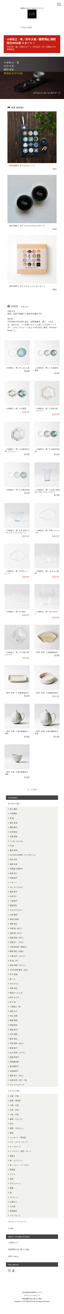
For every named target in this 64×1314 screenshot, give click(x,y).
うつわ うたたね (16, 841)
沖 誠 (12, 846)
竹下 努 (13, 1002)
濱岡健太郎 (14, 1062)
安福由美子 (14, 1071)
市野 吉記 (13, 988)
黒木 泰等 (13, 850)
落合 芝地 (13, 823)
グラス (12, 1174)
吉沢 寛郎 (13, 1034)
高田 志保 (13, 864)
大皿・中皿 (14, 1096)
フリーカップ (15, 1215)
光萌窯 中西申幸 (16, 869)
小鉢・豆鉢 (14, 1114)
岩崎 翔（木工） (16, 933)
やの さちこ (14, 984)
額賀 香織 (13, 1020)
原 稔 (12, 818)
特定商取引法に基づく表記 (18, 1249)
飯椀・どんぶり (16, 1119)
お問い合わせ (13, 1256)
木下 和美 (13, 974)
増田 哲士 (13, 924)
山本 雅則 (13, 915)
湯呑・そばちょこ (17, 1128)
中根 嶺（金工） (16, 928)
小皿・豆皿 (14, 1105)
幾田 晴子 (13, 827)
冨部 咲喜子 (14, 1057)
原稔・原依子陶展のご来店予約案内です (24, 314)
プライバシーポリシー (32, 1295)
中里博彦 (13, 813)
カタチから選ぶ (14, 1091)
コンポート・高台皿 (18, 1137)
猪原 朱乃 (13, 1030)
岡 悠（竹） (14, 961)
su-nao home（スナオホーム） (23, 855)
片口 (11, 1124)
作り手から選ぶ (14, 804)
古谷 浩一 (13, 896)
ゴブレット (14, 1197)
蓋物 (11, 1188)
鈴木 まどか (14, 997)
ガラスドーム (15, 1183)
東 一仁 (13, 979)
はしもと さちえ (16, 887)
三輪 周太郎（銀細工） (19, 947)
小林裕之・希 (15, 1007)
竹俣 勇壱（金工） (17, 1043)
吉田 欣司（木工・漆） (19, 1080)
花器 (11, 1179)
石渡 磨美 (13, 836)
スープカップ (15, 1147)
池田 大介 (13, 1011)
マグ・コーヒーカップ (19, 1142)
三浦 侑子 (13, 901)
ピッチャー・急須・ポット (20, 1151)
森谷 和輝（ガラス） (18, 965)
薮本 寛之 (13, 1039)
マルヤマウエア (16, 910)
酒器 (11, 1133)
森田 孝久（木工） (17, 1076)
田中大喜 (13, 859)
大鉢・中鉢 (14, 1110)
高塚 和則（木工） (17, 938)
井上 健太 (13, 809)
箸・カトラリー (16, 1160)
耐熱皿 (12, 1170)
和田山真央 (14, 919)
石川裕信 (13, 832)
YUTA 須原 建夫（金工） (19, 970)
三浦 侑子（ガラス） (18, 956)
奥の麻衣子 (14, 1066)
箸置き (12, 1156)
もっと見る (32, 789)
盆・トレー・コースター (19, 1165)
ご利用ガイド (13, 1243)
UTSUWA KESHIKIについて (32, 1292)
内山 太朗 (13, 1016)
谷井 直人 (13, 873)
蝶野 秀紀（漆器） (17, 951)
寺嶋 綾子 (13, 878)
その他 (12, 1206)
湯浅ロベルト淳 (16, 993)
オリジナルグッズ (17, 1085)
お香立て (13, 1202)
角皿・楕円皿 (15, 1101)
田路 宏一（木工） (17, 942)
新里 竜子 (13, 1048)
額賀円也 (13, 905)
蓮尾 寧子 (13, 892)
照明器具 (13, 1211)
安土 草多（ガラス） (18, 1053)
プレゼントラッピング (17, 1222)
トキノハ (13, 882)
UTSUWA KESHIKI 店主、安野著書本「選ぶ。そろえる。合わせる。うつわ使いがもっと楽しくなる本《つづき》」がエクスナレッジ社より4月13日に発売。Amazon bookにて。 (31, 326)
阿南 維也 (13, 1025)
